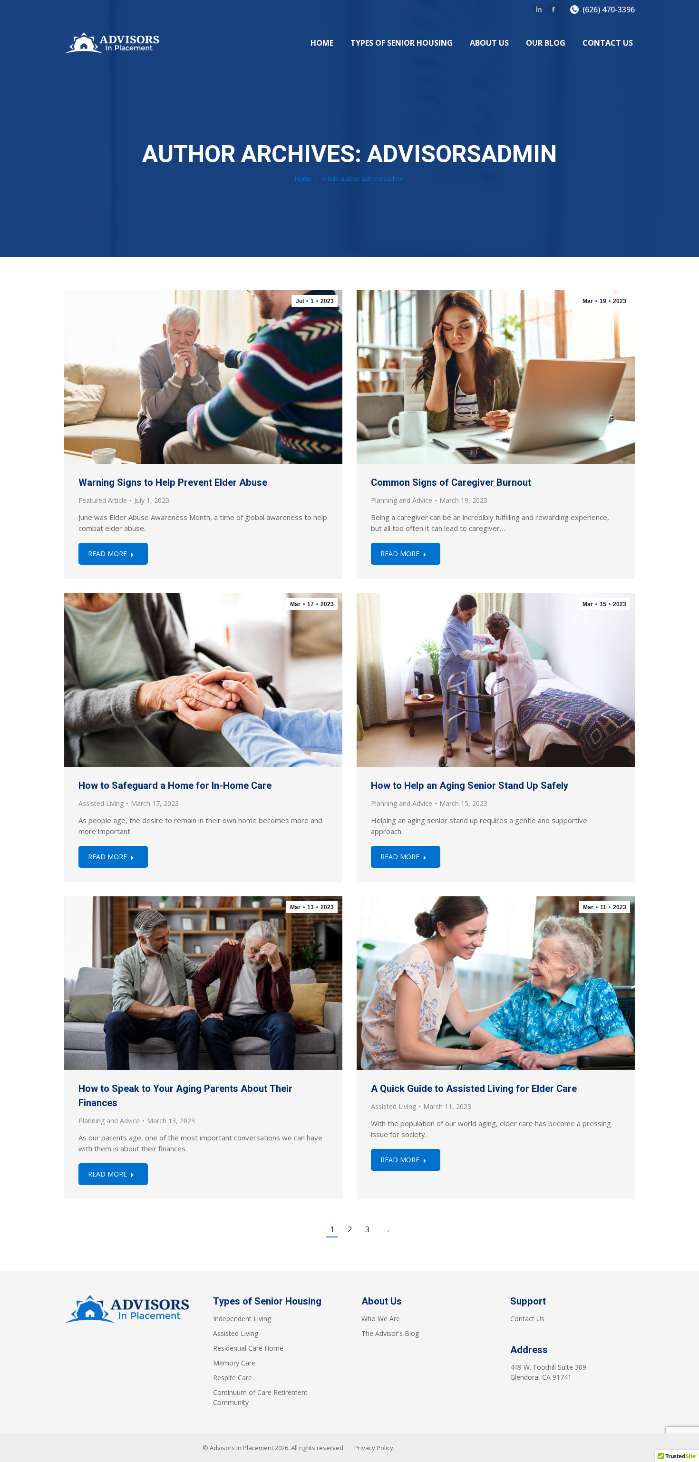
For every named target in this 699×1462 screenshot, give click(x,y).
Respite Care (232, 1377)
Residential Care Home (248, 1348)
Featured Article (102, 500)
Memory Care (234, 1362)
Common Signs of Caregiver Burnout (451, 483)
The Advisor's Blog (390, 1333)
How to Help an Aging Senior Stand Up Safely (469, 786)
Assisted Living (101, 803)
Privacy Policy (373, 1447)
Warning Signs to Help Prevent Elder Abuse (172, 483)
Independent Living (242, 1318)
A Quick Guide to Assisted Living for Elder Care (474, 1089)
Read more (107, 553)
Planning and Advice (401, 500)
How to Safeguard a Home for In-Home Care (175, 786)
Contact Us (527, 1318)
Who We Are (380, 1318)
